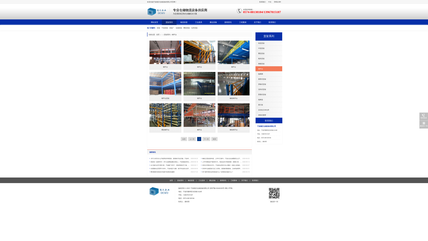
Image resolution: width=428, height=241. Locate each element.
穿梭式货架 (262, 84)
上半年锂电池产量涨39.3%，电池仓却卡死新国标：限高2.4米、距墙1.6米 (226, 162)
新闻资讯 (228, 22)
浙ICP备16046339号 (217, 188)
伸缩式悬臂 (262, 115)
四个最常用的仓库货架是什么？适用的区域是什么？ (226, 172)
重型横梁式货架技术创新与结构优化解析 (174, 172)
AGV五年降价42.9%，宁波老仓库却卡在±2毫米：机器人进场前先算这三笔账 (226, 165)
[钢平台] (165, 52)
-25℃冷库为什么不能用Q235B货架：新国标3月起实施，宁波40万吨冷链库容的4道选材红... (174, 158)
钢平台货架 (165, 98)
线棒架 (260, 99)
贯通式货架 (262, 94)
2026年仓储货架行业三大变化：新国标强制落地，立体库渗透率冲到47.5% (226, 168)
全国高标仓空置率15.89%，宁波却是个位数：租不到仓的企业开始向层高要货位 (174, 168)
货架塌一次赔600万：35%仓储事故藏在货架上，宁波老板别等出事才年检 (174, 162)
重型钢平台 (165, 130)
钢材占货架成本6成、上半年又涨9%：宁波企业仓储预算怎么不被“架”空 (226, 158)
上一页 (192, 139)
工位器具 (198, 22)
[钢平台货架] (165, 83)
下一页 (206, 139)
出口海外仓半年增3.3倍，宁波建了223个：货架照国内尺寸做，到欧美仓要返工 (174, 165)
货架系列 (169, 22)
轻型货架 (261, 43)
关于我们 (257, 22)
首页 (157, 34)
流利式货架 (262, 89)
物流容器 (183, 22)
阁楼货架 (261, 63)
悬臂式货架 (262, 79)
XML (226, 188)
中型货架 (261, 48)
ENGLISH (277, 2)
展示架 (260, 105)
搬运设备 (213, 22)
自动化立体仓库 (263, 110)
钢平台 (260, 69)
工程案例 (242, 22)
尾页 (214, 139)
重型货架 (261, 53)
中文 (269, 2)
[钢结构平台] (234, 83)
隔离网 (260, 74)
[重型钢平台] (165, 115)
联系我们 (262, 2)
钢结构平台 (234, 98)
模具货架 (261, 58)
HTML (230, 188)
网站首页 (154, 22)
